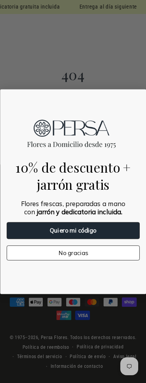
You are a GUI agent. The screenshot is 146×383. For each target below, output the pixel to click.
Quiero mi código (73, 230)
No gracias (73, 252)
